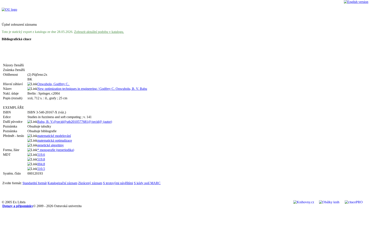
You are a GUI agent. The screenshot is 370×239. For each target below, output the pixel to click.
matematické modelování (54, 136)
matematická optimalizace (54, 140)
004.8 (41, 164)
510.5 (41, 169)
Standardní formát (34, 183)
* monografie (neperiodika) (55, 150)
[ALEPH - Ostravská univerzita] (9, 9)
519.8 (41, 159)
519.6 (41, 154)
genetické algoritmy (50, 145)
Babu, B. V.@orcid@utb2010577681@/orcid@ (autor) (74, 121)
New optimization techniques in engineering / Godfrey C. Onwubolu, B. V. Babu (92, 89)
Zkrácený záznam (90, 183)
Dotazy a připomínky (17, 206)
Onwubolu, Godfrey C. (53, 84)
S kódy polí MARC (147, 183)
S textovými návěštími (118, 183)
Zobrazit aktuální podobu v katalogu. (99, 32)
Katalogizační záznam (62, 183)
